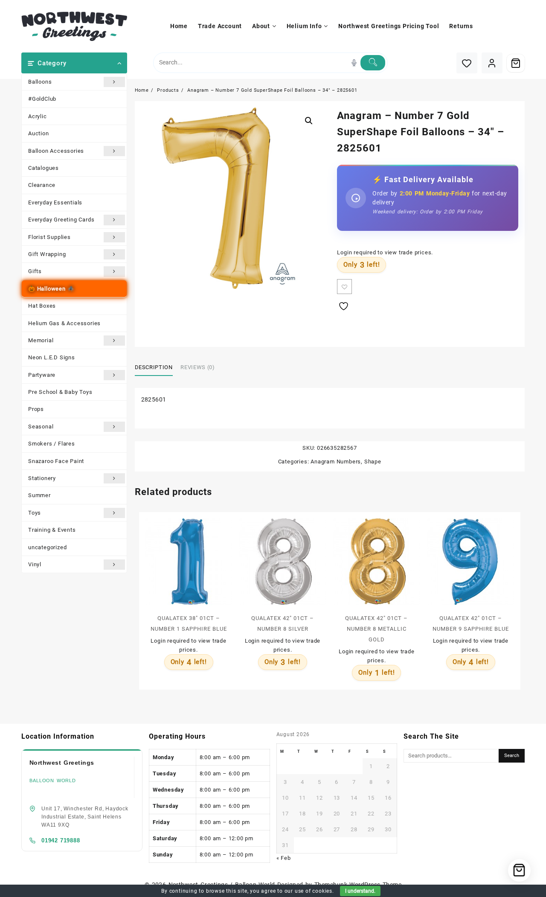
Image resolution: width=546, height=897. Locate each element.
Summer (39, 495)
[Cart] (516, 63)
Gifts (35, 271)
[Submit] (372, 62)
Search (511, 755)
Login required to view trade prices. (385, 252)
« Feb (283, 858)
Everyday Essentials (55, 202)
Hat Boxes (42, 306)
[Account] (492, 62)
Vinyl (34, 564)
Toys (34, 513)
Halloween (51, 288)
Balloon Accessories (56, 151)
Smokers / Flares (51, 443)
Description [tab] (154, 367)
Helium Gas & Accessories (64, 323)
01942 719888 (60, 840)
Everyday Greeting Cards (61, 219)
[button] (309, 120)
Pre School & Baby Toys (60, 392)
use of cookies (313, 891)
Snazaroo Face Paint (56, 461)
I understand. (360, 891)
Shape (372, 461)
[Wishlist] (466, 62)
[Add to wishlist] (344, 286)
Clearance (41, 185)
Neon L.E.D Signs (51, 357)
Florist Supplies (49, 237)
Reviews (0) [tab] (197, 367)
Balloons (40, 82)
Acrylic (37, 116)
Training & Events (52, 530)
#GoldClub (42, 99)
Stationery (42, 478)
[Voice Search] (354, 62)
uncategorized (47, 547)
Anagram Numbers (336, 461)
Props (36, 409)
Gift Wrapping (47, 254)
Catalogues (43, 168)
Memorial (40, 340)
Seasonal (40, 426)
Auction (38, 133)
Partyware (41, 375)
